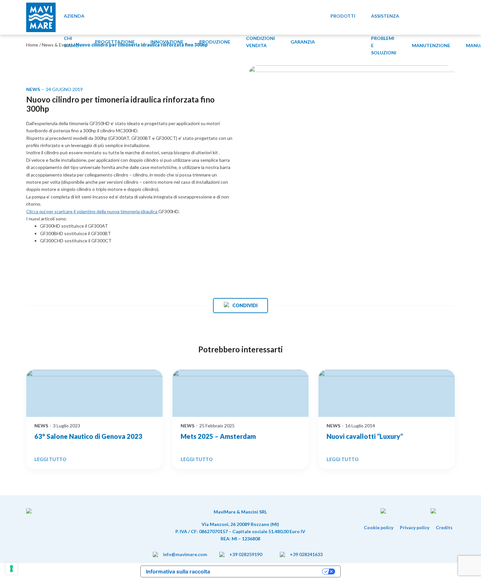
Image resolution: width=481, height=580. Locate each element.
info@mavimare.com (185, 554)
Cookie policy (378, 527)
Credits (444, 527)
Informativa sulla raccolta (178, 571)
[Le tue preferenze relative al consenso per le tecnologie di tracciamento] (11, 568)
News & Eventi (57, 44)
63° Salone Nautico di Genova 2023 (88, 436)
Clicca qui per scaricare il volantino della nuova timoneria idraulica (92, 211)
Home (32, 44)
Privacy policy (414, 527)
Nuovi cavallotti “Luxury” (365, 436)
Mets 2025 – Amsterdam (218, 436)
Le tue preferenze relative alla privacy (269, 571)
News (41, 425)
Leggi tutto (50, 459)
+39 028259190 (245, 554)
